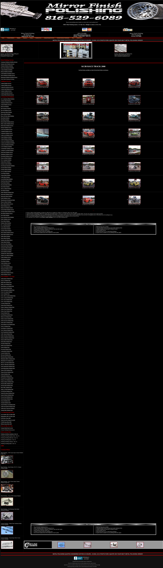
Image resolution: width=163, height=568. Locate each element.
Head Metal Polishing (5, 182)
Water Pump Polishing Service (7, 272)
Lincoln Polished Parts (5, 353)
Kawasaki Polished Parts (6, 349)
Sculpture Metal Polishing (6, 230)
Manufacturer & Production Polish (8, 200)
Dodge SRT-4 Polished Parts (6, 322)
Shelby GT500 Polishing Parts (7, 389)
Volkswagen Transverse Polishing (8, 408)
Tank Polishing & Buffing (6, 251)
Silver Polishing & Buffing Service (8, 75)
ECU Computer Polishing (6, 160)
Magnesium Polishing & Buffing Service (9, 77)
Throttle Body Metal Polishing (7, 253)
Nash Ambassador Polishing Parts (8, 366)
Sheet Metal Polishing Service (7, 234)
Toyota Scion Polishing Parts (7, 397)
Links (2, 445)
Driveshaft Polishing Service (6, 156)
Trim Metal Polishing (5, 261)
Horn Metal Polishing (5, 186)
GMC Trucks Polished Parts (6, 333)
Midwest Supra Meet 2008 (6, 423)
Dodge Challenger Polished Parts (7, 307)
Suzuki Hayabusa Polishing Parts (7, 393)
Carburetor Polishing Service (7, 133)
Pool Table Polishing (5, 215)
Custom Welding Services (6, 85)
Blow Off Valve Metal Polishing (7, 116)
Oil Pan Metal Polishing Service (7, 209)
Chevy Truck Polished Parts (6, 301)
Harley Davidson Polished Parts (7, 335)
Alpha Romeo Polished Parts (7, 278)
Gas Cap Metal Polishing (6, 171)
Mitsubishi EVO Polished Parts (7, 360)
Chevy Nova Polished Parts (6, 299)
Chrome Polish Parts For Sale (7, 428)
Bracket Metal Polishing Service (7, 121)
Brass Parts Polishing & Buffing (7, 67)
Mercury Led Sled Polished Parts (7, 362)
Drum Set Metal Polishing (6, 158)
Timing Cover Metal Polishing (7, 255)
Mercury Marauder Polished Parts (7, 364)
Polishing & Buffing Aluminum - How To (9, 434)
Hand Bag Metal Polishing (6, 181)
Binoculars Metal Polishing (6, 112)
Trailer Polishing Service (6, 257)
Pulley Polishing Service (6, 219)
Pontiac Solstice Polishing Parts (7, 381)
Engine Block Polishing (6, 161)
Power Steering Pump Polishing (7, 217)
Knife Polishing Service (6, 198)
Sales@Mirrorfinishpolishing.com (82, 35)
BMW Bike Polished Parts (6, 282)
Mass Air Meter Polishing (6, 202)
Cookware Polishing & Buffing (7, 144)
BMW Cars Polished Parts (6, 284)
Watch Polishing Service (6, 270)
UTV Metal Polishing (5, 265)
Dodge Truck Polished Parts (6, 309)
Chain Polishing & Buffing (6, 137)
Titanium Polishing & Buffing (7, 65)
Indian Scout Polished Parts (6, 345)
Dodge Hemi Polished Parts (6, 305)
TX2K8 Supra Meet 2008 (6, 422)
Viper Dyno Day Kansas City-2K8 (8, 420)
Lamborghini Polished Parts (6, 351)
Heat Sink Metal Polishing (6, 184)
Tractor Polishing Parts (5, 400)
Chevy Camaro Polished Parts (7, 297)
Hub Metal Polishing (5, 190)
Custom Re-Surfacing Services (7, 87)
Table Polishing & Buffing (6, 249)
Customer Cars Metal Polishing (7, 150)
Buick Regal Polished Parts (6, 288)
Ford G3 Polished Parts (5, 326)
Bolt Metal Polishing (5, 119)
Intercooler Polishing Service (7, 194)
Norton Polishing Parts (5, 374)
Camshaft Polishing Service (6, 131)
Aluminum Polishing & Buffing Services (9, 62)
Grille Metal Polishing (5, 177)
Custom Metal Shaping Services (7, 94)
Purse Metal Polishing (5, 221)
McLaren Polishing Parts (6, 355)
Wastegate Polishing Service (6, 268)
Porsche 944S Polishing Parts (7, 385)
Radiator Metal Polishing (6, 223)
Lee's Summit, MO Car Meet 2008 (8, 414)
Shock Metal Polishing (5, 238)
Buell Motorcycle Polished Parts (7, 286)
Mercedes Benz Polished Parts (7, 356)
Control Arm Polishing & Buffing (7, 142)
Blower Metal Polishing (6, 114)
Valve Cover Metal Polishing (7, 266)
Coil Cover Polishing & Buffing (7, 140)
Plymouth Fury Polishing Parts (7, 377)
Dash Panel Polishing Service (7, 152)
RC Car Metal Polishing (6, 224)
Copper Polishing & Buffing (6, 69)
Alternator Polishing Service (6, 102)
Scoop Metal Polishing (5, 226)
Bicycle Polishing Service (6, 110)
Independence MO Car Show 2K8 (8, 416)
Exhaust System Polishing (6, 163)
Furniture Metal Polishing (6, 169)
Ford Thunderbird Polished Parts (7, 332)
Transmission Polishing (5, 259)
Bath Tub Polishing (5, 106)
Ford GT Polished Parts (5, 280)
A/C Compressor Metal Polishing (7, 98)
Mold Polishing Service (5, 205)
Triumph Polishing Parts (6, 402)
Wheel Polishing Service (6, 274)
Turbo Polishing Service (6, 263)
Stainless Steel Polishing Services (7, 64)
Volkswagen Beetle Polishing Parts (8, 406)
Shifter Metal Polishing (5, 236)
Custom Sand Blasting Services (7, 89)
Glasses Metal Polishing (6, 175)
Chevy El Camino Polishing (6, 291)
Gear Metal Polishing (5, 173)
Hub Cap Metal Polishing (6, 188)
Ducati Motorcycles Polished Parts (8, 324)
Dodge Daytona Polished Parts (7, 320)
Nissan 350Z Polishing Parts (6, 370)
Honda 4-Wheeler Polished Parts (7, 337)
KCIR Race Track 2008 (6, 418)
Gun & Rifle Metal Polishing (7, 179)
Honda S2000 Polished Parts (6, 339)
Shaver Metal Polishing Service (7, 232)
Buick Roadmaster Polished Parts (7, 290)
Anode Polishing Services (6, 104)
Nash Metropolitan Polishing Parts (8, 368)
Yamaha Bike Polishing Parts (7, 410)
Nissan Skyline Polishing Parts (7, 372)
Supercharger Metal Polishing (7, 245)
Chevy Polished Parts (5, 293)
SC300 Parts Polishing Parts (6, 391)
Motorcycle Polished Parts (6, 316)
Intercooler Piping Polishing (6, 196)
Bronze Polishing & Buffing (6, 71)
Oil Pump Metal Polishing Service (8, 211)
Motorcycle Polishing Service (7, 207)
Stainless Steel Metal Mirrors (6, 240)
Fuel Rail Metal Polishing (6, 167)
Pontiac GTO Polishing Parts (7, 379)
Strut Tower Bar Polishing (6, 244)
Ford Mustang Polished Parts (7, 314)
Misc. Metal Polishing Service (7, 203)
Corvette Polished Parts (5, 303)
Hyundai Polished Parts (5, 343)
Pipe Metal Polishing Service (7, 213)
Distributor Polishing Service (7, 154)
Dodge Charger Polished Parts (7, 318)
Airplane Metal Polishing (6, 100)
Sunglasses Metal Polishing (6, 247)
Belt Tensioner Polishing (6, 108)
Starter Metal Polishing (5, 242)
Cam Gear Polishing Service (6, 129)
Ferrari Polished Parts (5, 312)
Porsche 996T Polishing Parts (7, 383)
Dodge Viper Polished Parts (6, 311)
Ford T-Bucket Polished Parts (7, 330)
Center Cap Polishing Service (7, 135)
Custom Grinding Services (6, 91)
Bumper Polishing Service (6, 127)
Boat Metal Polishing (5, 118)
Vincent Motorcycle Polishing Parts (8, 404)
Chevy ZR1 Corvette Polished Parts (8, 295)
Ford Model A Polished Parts (7, 328)
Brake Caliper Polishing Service (7, 123)
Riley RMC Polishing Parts (6, 387)
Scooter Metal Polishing (6, 228)
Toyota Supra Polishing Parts (7, 398)
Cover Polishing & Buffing (6, 146)
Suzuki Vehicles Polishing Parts (7, 395)
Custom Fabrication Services (6, 92)
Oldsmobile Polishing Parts (6, 376)
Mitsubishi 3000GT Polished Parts (8, 358)
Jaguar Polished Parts (5, 347)
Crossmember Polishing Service (7, 148)
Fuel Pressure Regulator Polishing (8, 165)
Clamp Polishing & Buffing (6, 139)
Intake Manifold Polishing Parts (7, 192)
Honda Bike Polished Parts (6, 341)
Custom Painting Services (6, 83)
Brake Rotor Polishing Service (7, 125)
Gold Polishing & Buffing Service (8, 73)
